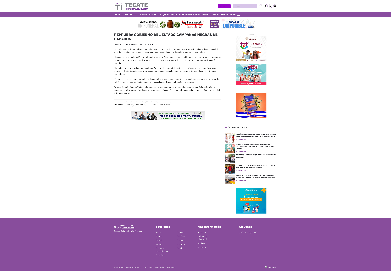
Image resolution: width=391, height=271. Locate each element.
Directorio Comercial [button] (189, 15)
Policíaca (153, 15)
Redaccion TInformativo (134, 44)
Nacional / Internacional (224, 15)
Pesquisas (164, 15)
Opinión (143, 15)
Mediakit (201, 243)
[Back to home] (131, 6)
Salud (179, 248)
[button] (238, 14)
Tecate (125, 15)
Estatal (159, 240)
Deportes (181, 244)
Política (206, 15)
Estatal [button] (134, 15)
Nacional (160, 244)
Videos (174, 15)
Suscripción (224, 6)
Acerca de (202, 232)
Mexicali (148, 44)
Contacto (202, 247)
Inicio (117, 15)
